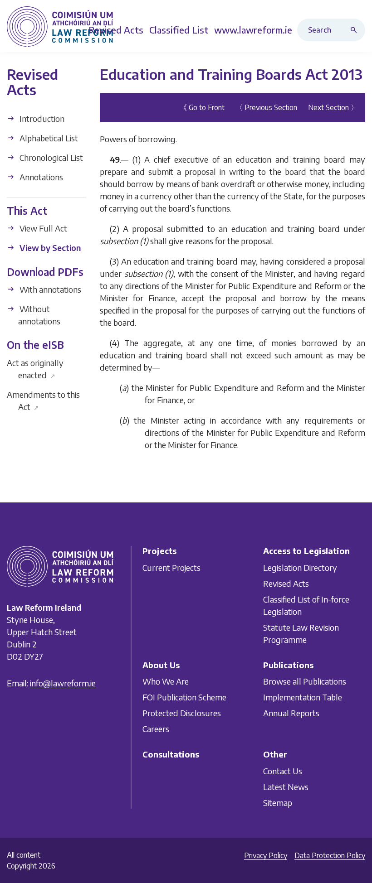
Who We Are (165, 681)
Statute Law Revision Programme (301, 633)
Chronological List (50, 157)
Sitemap (277, 802)
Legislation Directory (300, 567)
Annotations (40, 177)
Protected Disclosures (181, 713)
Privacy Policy (265, 855)
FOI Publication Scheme (184, 697)
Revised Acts (286, 583)
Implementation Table (302, 697)
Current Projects (171, 567)
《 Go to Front (202, 107)
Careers (155, 729)
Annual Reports (291, 713)
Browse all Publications (304, 681)
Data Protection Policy (329, 855)
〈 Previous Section (266, 107)
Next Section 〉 (333, 107)
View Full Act (42, 228)
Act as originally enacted (35, 368)
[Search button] (355, 30)
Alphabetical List (48, 138)
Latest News (285, 787)
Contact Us (282, 771)
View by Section (49, 247)
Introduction (41, 118)
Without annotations (39, 315)
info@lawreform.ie (63, 683)
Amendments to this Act (43, 400)
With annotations (49, 289)
